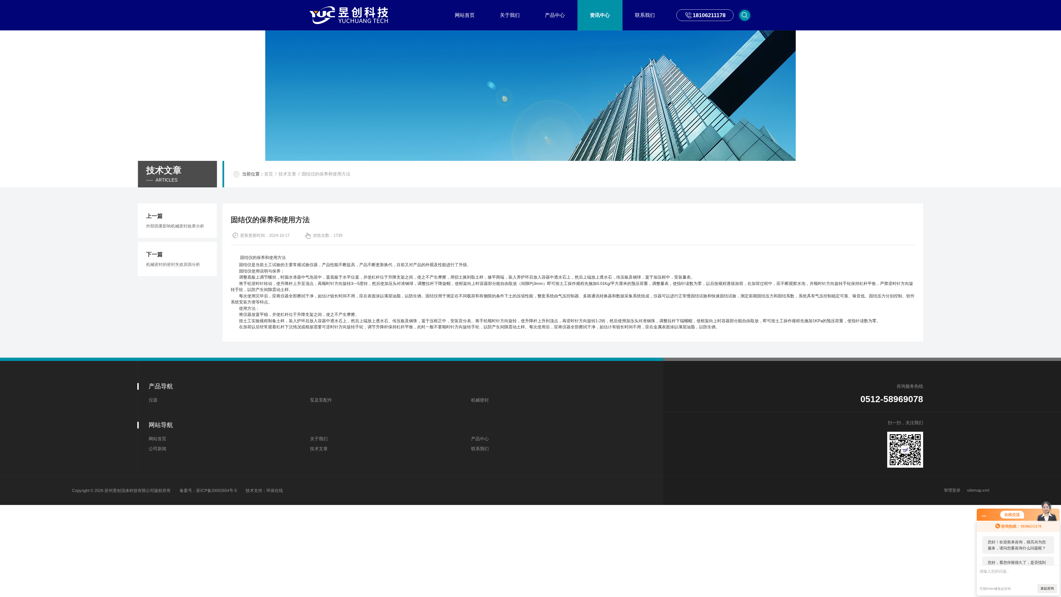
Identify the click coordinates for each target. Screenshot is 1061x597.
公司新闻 (157, 448)
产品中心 (555, 15)
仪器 (153, 400)
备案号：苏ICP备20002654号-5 (208, 490)
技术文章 (287, 174)
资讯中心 (600, 15)
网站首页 (465, 15)
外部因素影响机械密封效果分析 (175, 226)
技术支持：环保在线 (264, 490)
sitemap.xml (978, 490)
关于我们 (510, 15)
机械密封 (480, 400)
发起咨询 (1047, 588)
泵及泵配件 (321, 400)
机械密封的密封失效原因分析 (173, 264)
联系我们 (645, 15)
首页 (268, 174)
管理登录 (952, 490)
